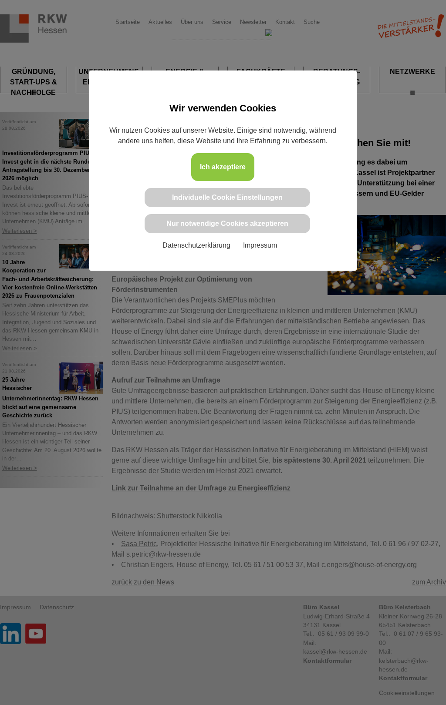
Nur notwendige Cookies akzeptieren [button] (227, 223)
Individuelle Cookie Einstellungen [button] (227, 197)
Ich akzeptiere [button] (223, 167)
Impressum (260, 245)
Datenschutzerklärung (196, 245)
